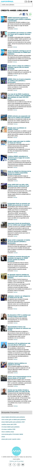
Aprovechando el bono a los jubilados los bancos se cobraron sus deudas (19, 328)
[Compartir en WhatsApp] (30, 14)
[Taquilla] (26, 1)
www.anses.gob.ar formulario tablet (12, 434)
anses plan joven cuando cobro (11, 439)
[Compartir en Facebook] (24, 14)
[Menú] (31, 1)
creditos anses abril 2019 (9, 424)
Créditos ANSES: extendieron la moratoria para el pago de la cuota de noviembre (19, 158)
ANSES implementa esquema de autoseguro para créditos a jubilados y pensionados (19, 19)
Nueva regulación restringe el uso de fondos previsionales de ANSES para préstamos (19, 52)
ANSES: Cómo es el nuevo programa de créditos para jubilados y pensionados (19, 81)
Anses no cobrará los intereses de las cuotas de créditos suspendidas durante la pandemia (19, 173)
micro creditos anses (8, 431)
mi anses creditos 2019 (8, 429)
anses (3, 436)
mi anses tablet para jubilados (10, 427)
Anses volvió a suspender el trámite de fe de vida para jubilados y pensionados (19, 241)
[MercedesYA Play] (29, 1)
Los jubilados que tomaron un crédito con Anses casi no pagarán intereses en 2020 (19, 34)
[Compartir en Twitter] (27, 14)
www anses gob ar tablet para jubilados (14, 419)
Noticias (16, 28)
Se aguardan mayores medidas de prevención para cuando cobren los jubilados (19, 276)
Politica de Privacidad (16, 461)
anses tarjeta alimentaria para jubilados (13, 417)
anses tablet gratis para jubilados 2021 (13, 422)
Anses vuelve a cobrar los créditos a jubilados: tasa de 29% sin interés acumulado (19, 67)
